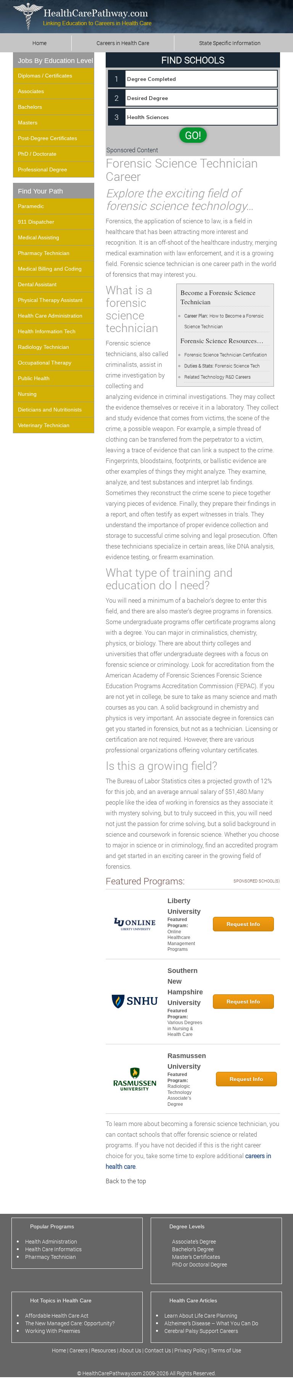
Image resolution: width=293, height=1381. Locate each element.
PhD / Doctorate (37, 154)
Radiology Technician (43, 347)
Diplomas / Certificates (45, 76)
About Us (130, 1350)
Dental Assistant (37, 284)
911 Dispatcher (36, 222)
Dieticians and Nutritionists (50, 410)
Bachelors (30, 107)
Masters (27, 122)
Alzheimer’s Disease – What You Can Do (211, 1323)
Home (39, 43)
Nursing (27, 394)
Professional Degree (42, 169)
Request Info (243, 924)
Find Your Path (40, 191)
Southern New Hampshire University (185, 987)
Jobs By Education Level (55, 61)
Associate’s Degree (194, 1241)
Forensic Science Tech (237, 366)
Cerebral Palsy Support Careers (201, 1330)
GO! (193, 135)
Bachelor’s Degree (193, 1249)
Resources (104, 1350)
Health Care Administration (50, 316)
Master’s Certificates (196, 1256)
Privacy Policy (190, 1350)
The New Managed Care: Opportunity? (69, 1323)
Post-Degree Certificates (47, 138)
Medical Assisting (38, 237)
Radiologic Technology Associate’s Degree (179, 1095)
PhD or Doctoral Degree (199, 1264)
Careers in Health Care (123, 43)
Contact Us (157, 1350)
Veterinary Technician (43, 425)
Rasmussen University (186, 1061)
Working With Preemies (52, 1330)
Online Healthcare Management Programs (181, 940)
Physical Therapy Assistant (50, 300)
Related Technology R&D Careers (217, 377)
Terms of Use (226, 1350)
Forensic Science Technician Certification (225, 355)
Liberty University (184, 906)
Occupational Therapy (44, 363)
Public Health (34, 378)
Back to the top (126, 1181)
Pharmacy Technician (43, 253)
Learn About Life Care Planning (200, 1315)
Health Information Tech (47, 331)
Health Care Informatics (53, 1249)
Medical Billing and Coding (50, 269)
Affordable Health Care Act (57, 1315)
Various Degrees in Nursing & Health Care (184, 1028)
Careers (78, 1350)
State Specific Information (230, 43)
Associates (31, 91)
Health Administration (51, 1241)
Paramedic (31, 206)
